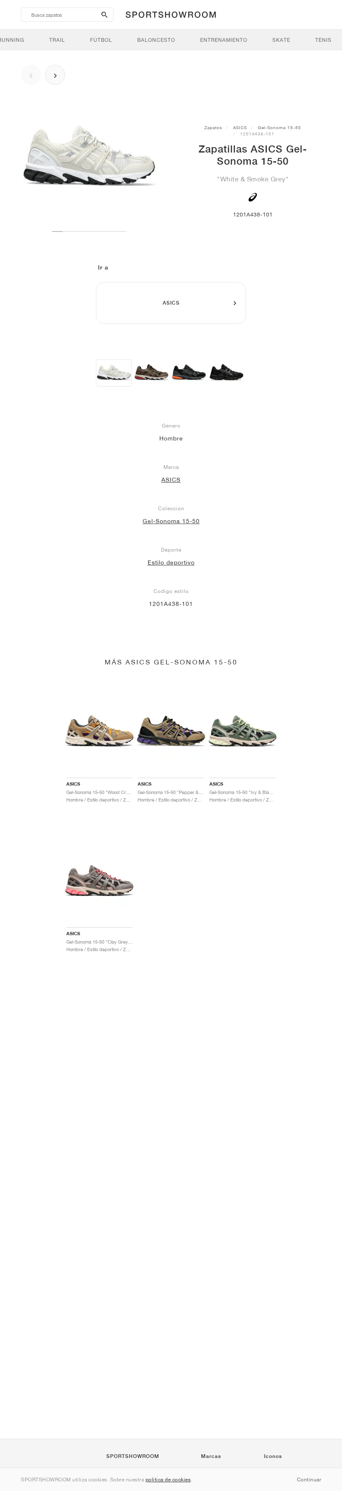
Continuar (309, 1479)
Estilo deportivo (171, 562)
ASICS (240, 127)
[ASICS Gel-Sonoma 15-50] (114, 373)
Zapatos (213, 127)
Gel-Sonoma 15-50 (279, 127)
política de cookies (168, 1479)
